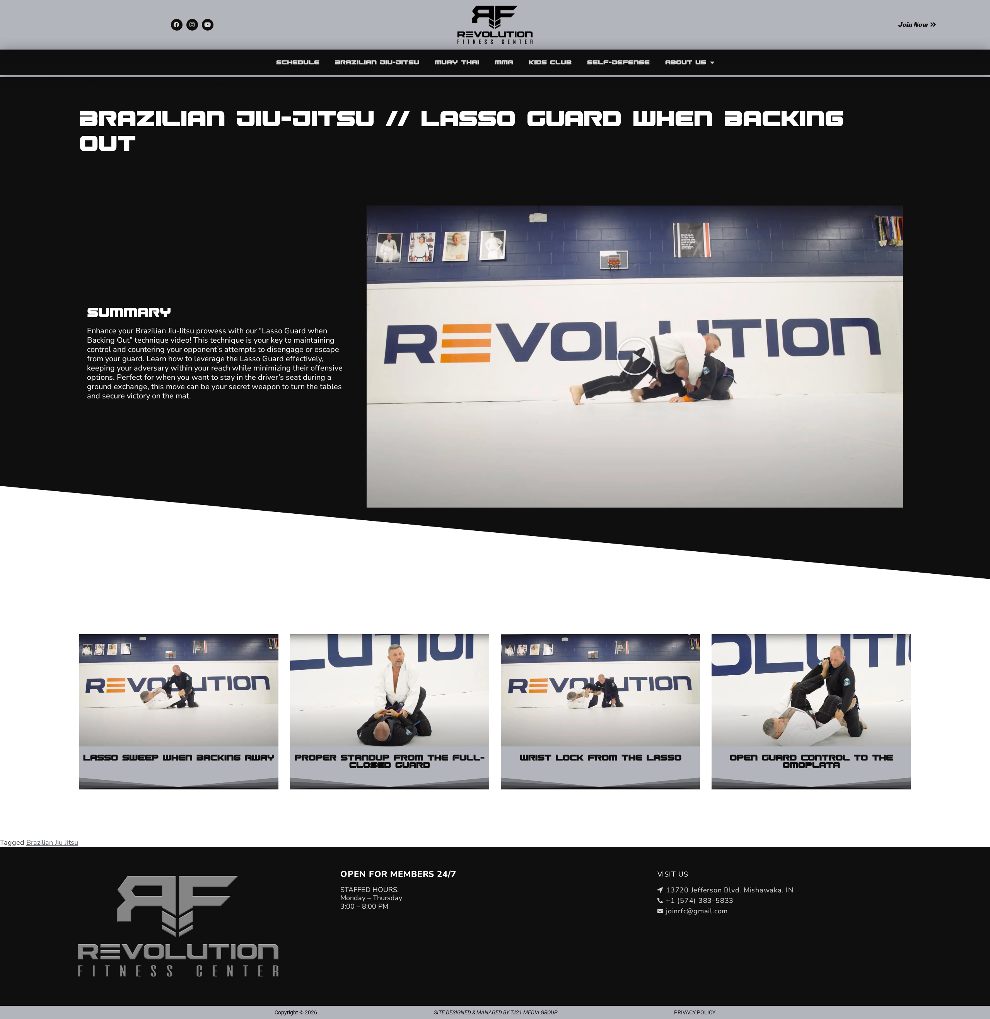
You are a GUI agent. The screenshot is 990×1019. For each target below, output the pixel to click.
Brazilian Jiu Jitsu (52, 842)
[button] (635, 356)
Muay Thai (457, 62)
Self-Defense (618, 62)
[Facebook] (177, 25)
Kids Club (550, 62)
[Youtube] (207, 25)
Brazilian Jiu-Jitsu (377, 62)
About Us (685, 62)
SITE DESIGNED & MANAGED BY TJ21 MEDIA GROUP (496, 1012)
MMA (504, 62)
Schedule (297, 62)
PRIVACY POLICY (694, 1012)
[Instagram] (192, 25)
